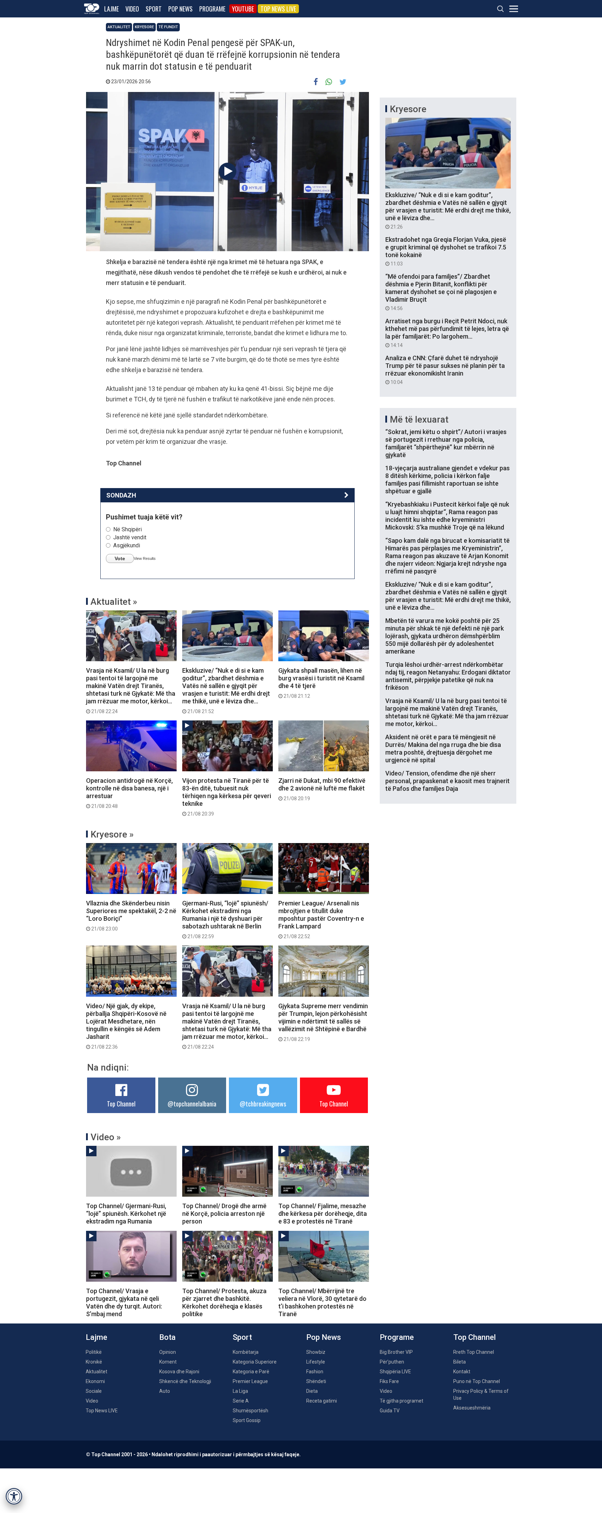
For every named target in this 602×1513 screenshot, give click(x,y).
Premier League (250, 1381)
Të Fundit (168, 27)
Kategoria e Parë (251, 1371)
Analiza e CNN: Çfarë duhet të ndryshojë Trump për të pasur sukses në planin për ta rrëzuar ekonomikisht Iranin (445, 369)
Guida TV (390, 1410)
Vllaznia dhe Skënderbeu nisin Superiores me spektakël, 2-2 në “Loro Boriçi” (131, 916)
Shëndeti (316, 1381)
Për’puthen (392, 1362)
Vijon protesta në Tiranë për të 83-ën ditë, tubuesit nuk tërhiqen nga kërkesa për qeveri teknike (226, 797)
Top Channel (121, 1103)
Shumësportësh (250, 1410)
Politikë (94, 1352)
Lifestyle (315, 1362)
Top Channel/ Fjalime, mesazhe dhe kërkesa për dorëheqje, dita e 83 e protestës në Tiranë (322, 1213)
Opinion (167, 1352)
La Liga (240, 1391)
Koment (168, 1362)
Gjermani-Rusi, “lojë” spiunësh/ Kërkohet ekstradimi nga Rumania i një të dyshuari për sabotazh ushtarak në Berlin (225, 919)
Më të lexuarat (419, 419)
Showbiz (315, 1352)
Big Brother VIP (396, 1352)
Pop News (180, 8)
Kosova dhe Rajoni (179, 1371)
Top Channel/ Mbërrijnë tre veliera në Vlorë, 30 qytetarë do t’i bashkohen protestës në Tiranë (322, 1302)
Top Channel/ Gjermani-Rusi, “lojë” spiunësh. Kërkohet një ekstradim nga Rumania (126, 1213)
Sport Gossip (247, 1420)
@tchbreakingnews (263, 1103)
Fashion (314, 1371)
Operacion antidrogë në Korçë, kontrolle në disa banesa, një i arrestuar (129, 793)
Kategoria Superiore (255, 1362)
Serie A (241, 1401)
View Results (145, 558)
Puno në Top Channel (476, 1381)
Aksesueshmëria (472, 1408)
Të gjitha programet (401, 1401)
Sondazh (121, 495)
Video (132, 8)
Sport (154, 8)
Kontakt (461, 1371)
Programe (212, 8)
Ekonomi (95, 1381)
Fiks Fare (389, 1381)
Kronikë (94, 1362)
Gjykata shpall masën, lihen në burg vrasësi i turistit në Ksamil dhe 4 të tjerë (321, 683)
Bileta (459, 1362)
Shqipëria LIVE (395, 1371)
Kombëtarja (245, 1352)
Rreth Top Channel (473, 1352)
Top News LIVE (278, 8)
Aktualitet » (114, 601)
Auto (164, 1391)
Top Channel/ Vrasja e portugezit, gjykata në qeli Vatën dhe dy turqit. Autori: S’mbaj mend (124, 1302)
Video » (106, 1137)
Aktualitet (119, 27)
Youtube (243, 8)
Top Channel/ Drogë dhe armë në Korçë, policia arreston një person (224, 1213)
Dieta (312, 1391)
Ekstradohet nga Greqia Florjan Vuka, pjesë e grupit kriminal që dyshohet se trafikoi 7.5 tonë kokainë (445, 251)
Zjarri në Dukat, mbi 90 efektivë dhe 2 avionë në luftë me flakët (321, 789)
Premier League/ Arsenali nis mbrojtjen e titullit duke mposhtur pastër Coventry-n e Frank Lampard (321, 919)
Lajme (111, 8)
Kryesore (144, 27)
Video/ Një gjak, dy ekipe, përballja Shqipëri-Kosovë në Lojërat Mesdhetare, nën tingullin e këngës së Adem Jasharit (126, 1026)
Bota (167, 1337)
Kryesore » (112, 834)
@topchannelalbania (192, 1103)
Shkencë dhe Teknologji (185, 1381)
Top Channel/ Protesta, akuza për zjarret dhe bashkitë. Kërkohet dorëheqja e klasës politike (224, 1302)
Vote (120, 558)
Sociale (94, 1391)
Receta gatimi (321, 1401)
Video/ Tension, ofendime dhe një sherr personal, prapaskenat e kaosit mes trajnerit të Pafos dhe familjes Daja (447, 781)
